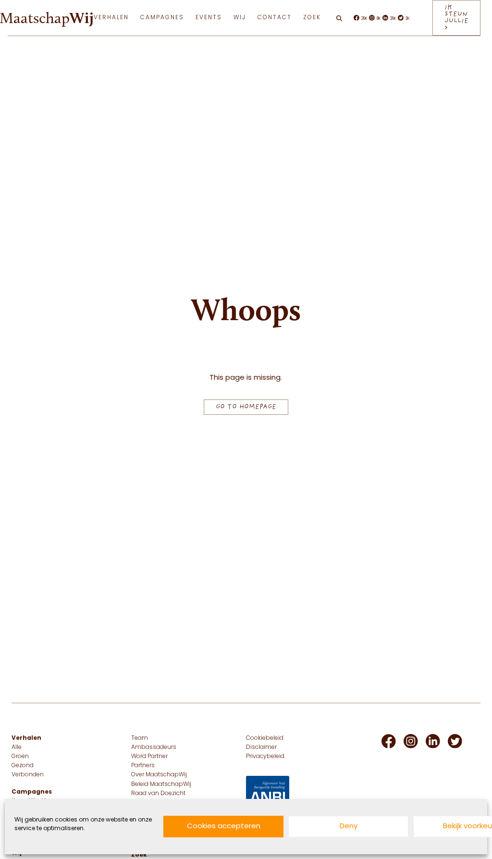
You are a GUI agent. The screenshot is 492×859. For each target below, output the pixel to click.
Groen (20, 756)
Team (139, 738)
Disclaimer (261, 747)
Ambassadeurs (153, 747)
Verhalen (111, 18)
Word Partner (149, 756)
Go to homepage (246, 407)
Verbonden (28, 775)
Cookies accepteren (223, 826)
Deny (348, 826)
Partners (143, 766)
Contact (275, 18)
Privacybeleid (265, 756)
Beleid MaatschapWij (161, 784)
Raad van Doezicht (158, 794)
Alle (17, 747)
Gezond (23, 766)
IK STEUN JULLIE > (456, 17)
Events (209, 18)
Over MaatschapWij (159, 775)
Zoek (312, 18)
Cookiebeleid (264, 738)
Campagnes (162, 18)
